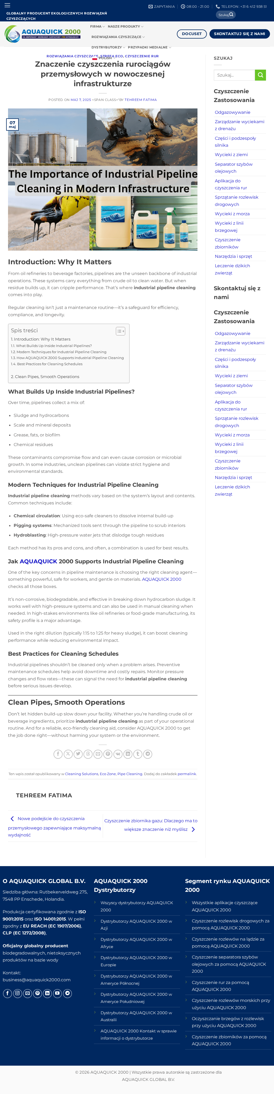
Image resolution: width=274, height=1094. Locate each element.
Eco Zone (108, 774)
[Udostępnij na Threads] (88, 754)
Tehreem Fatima (141, 100)
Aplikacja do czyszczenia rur (231, 184)
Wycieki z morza (232, 213)
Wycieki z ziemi (231, 154)
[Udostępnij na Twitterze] (78, 754)
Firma (95, 26)
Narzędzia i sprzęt (233, 256)
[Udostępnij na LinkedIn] (127, 754)
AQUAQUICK (39, 561)
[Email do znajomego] (97, 754)
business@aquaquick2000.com (37, 979)
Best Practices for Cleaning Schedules (49, 364)
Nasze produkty (124, 26)
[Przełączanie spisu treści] (118, 331)
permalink (187, 774)
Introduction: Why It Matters (42, 339)
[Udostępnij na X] (68, 754)
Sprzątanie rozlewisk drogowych (236, 200)
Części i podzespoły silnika (235, 141)
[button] (7, 5)
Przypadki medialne (148, 47)
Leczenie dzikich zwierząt (232, 269)
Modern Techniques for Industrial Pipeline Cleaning (61, 352)
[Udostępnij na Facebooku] (58, 754)
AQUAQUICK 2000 (161, 579)
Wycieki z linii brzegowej (229, 226)
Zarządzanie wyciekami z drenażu (239, 125)
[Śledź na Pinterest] (37, 993)
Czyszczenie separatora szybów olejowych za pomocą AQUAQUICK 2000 (229, 964)
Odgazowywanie (232, 112)
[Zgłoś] (231, 15)
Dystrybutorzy (107, 47)
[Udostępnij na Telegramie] (147, 754)
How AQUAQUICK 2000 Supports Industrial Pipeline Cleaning (70, 358)
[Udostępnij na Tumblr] (137, 754)
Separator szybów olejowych (234, 167)
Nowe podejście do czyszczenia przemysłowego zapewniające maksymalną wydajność (54, 827)
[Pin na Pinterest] (107, 754)
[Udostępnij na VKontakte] (118, 754)
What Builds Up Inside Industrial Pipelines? (54, 346)
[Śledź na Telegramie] (67, 993)
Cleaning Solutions (81, 774)
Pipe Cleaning (129, 774)
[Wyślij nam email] (27, 993)
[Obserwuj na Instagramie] (17, 993)
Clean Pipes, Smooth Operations (47, 376)
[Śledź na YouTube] (57, 993)
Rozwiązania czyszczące (116, 37)
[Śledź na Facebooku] (7, 993)
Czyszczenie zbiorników (228, 243)
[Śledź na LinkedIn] (47, 993)
